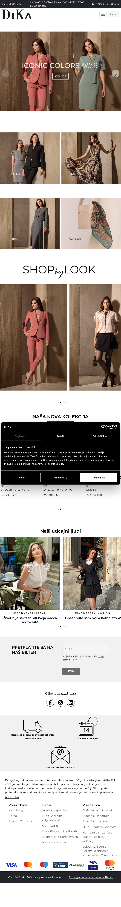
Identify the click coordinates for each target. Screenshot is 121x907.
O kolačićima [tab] (100, 436)
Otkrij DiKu (50, 825)
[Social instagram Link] (60, 703)
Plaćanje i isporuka (96, 816)
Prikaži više (12, 797)
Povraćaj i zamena (96, 821)
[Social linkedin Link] (71, 703)
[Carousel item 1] (60, 71)
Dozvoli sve (98, 477)
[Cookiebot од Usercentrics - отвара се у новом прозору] (103, 427)
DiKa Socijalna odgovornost (52, 818)
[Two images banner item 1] (30, 158)
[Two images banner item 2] (91, 158)
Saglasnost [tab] (21, 436)
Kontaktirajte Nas (54, 810)
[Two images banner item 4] (91, 223)
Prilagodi (59, 477)
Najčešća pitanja (54, 842)
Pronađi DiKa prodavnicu (60, 837)
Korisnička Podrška (12, 4)
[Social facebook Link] (50, 703)
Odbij (22, 477)
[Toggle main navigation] (103, 14)
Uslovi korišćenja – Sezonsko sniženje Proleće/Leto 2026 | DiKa (100, 851)
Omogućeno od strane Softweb (91, 877)
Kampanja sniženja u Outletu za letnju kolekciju (97, 837)
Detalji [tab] (60, 436)
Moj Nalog (16, 810)
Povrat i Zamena (20, 821)
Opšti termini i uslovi (97, 810)
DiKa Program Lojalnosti (59, 831)
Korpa (13, 816)
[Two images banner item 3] (30, 223)
